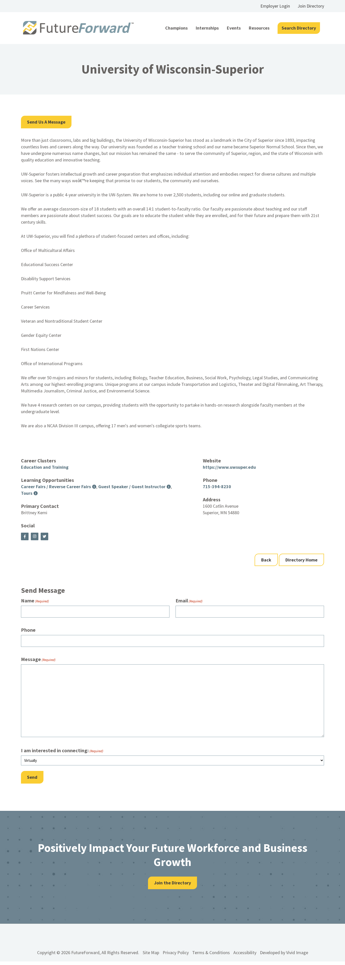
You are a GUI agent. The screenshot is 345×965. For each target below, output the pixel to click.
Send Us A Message (46, 122)
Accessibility (244, 952)
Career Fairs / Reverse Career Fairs (56, 486)
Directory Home (301, 560)
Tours (26, 493)
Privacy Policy (176, 952)
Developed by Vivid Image (284, 952)
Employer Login (275, 6)
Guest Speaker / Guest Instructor (131, 486)
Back (266, 560)
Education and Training (44, 467)
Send (32, 777)
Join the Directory (172, 883)
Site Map (151, 952)
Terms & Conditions (211, 952)
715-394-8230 (217, 486)
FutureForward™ (78, 28)
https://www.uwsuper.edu (229, 467)
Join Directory (311, 6)
